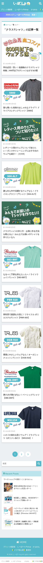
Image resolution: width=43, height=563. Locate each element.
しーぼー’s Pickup (21, 9)
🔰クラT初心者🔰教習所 (21, 550)
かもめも (34, 9)
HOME (23, 542)
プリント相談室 (6, 9)
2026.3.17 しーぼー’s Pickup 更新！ (21, 15)
